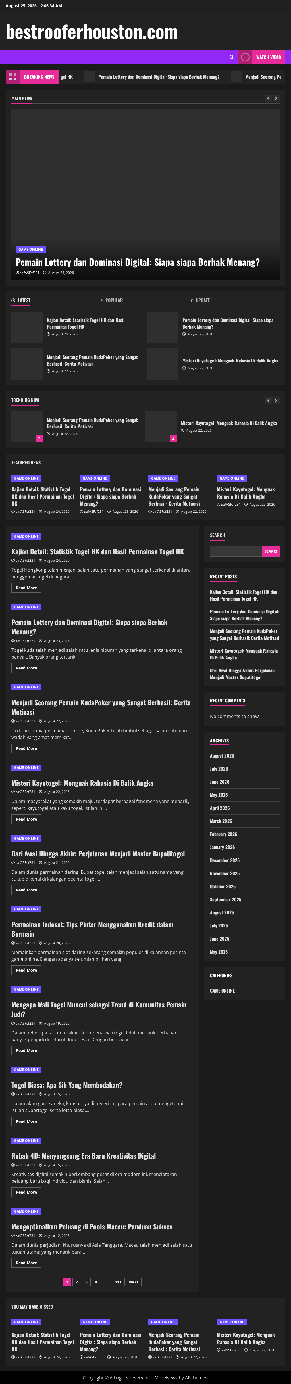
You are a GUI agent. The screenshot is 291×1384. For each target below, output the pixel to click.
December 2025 (225, 860)
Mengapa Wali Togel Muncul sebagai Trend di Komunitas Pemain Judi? (98, 1009)
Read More (28, 589)
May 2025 (219, 951)
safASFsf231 (30, 272)
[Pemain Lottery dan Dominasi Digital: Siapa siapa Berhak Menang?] (145, 194)
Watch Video (268, 57)
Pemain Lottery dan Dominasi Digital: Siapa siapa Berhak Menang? (142, 76)
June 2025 (219, 938)
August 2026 (222, 755)
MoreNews (166, 1378)
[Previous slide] (268, 98)
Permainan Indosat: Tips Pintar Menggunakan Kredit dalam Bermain (92, 929)
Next (133, 1282)
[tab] (56, 301)
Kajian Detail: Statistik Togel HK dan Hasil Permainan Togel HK (27, 327)
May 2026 (219, 794)
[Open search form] (232, 57)
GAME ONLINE (30, 249)
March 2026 (221, 820)
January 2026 (222, 847)
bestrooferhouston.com (92, 30)
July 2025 (219, 925)
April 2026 (220, 807)
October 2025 (223, 886)
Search (217, 535)
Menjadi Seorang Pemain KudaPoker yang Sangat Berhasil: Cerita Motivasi (27, 364)
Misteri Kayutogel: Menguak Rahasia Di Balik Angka (162, 364)
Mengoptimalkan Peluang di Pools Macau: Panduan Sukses (91, 1226)
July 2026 (219, 768)
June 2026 (220, 781)
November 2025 (225, 873)
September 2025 (225, 899)
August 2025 (222, 912)
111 (118, 1282)
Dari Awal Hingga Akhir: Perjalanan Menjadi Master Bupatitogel (98, 853)
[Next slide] (276, 98)
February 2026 (223, 834)
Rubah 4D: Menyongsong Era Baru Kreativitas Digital (83, 1155)
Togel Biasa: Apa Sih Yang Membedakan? (66, 1085)
